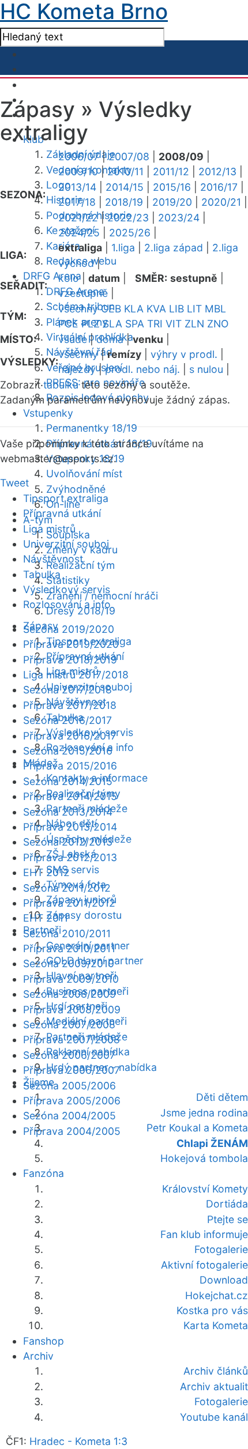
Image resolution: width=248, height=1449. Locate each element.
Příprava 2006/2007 (71, 1070)
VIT (174, 324)
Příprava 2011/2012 (69, 903)
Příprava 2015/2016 (70, 766)
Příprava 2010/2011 (69, 948)
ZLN (194, 324)
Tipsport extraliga (65, 498)
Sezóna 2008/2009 (69, 994)
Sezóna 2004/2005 (69, 1116)
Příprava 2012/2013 (70, 857)
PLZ (90, 324)
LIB (176, 309)
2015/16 (172, 187)
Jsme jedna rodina (204, 1113)
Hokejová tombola (204, 1158)
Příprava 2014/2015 (70, 796)
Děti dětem (222, 1097)
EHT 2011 (45, 918)
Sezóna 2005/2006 (69, 1086)
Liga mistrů (49, 529)
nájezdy (77, 369)
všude (72, 339)
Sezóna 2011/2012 (67, 888)
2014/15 (125, 187)
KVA (156, 309)
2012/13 (217, 171)
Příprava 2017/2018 (70, 705)
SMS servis (72, 869)
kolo (68, 278)
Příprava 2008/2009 (72, 1009)
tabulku (60, 385)
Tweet (14, 483)
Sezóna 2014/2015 (67, 781)
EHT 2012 (46, 872)
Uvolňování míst (84, 473)
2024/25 (79, 233)
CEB (111, 309)
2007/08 (128, 156)
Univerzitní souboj (66, 544)
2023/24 (179, 218)
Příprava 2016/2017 (70, 736)
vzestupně (83, 293)
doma (109, 339)
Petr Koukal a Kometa (197, 1128)
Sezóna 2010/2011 (67, 933)
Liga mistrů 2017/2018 (76, 675)
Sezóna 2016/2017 (67, 720)
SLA (112, 324)
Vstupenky (48, 413)
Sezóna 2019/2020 (68, 629)
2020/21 (221, 202)
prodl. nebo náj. (142, 369)
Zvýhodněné (76, 489)
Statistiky (68, 580)
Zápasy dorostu (84, 915)
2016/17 (219, 187)
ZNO (217, 324)
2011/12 (171, 171)
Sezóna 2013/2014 (67, 812)
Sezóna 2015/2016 (67, 751)
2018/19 (124, 202)
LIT (194, 309)
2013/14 (77, 187)
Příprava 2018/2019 (70, 660)
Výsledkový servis (66, 589)
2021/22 (78, 218)
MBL (215, 309)
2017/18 (77, 202)
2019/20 (172, 202)
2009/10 (78, 171)
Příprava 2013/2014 (70, 827)
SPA (134, 324)
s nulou (206, 369)
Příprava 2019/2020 (71, 644)
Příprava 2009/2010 (71, 979)
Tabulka (42, 574)
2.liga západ (173, 248)
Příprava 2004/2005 (72, 1131)
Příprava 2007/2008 (71, 1039)
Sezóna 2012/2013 (67, 842)
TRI (155, 324)
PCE (68, 324)
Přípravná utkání (62, 513)
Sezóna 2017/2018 (67, 690)
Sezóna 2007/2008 (69, 1024)
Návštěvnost (53, 559)
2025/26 (130, 233)
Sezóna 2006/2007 (69, 1055)
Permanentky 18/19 (91, 428)
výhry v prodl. (184, 354)
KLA (134, 309)
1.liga (123, 248)
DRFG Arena (52, 276)
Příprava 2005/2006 (72, 1101)
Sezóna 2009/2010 (68, 963)
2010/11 (125, 171)
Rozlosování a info (67, 604)
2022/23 (128, 218)
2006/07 (78, 156)
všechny (78, 309)
